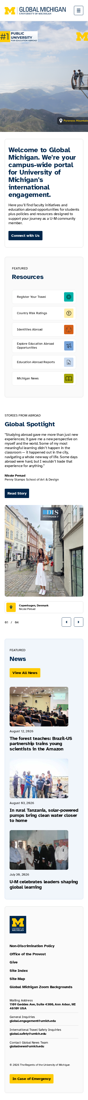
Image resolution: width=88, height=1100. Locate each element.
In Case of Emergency (31, 1078)
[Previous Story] (66, 622)
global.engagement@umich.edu (33, 1021)
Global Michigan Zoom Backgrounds (41, 987)
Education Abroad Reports (36, 362)
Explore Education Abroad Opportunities (35, 346)
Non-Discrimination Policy (32, 946)
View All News (25, 672)
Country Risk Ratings (32, 313)
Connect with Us (25, 235)
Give (13, 962)
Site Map (17, 978)
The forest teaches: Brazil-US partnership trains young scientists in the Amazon (41, 744)
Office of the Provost (28, 954)
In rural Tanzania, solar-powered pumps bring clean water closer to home (44, 815)
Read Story (17, 493)
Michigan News (28, 378)
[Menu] (78, 10)
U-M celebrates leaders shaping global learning (44, 884)
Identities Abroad (29, 329)
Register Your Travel (31, 297)
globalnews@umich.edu (27, 1046)
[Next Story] (78, 622)
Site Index (19, 970)
